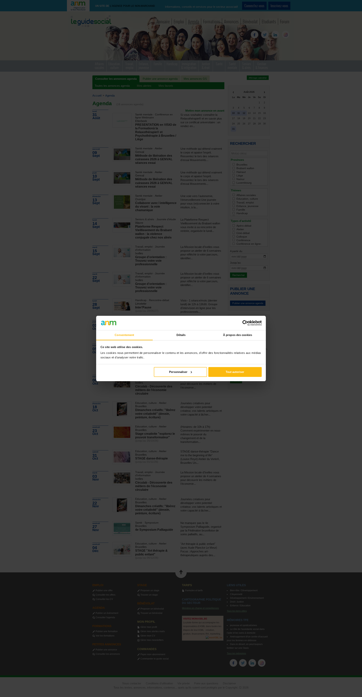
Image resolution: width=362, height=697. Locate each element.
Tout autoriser (235, 371)
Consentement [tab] (124, 335)
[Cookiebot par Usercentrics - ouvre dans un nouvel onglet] (245, 323)
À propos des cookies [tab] (237, 335)
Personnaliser (178, 371)
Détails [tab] (181, 335)
